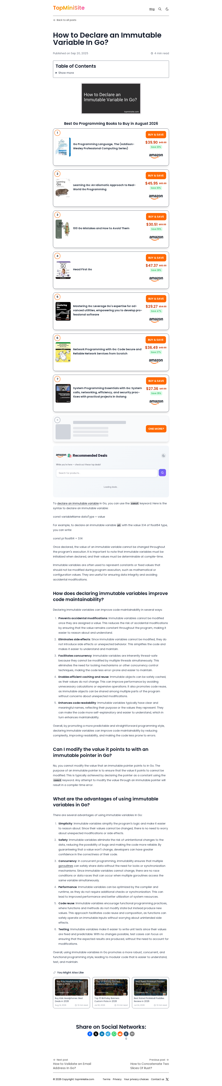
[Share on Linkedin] (102, 1033)
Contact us (157, 1079)
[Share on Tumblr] (126, 1033)
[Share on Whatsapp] (114, 1033)
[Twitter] (167, 1079)
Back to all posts (66, 20)
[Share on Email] (132, 1033)
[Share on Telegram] (108, 1033)
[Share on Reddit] (120, 1033)
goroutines (65, 866)
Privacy (117, 1079)
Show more (66, 73)
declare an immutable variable (78, 503)
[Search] (160, 9)
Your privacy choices (136, 1079)
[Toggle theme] (163, 455)
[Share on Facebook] (89, 1033)
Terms (106, 1079)
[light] (167, 9)
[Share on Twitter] (95, 1033)
